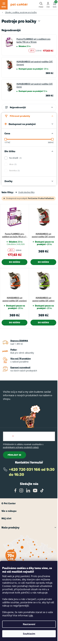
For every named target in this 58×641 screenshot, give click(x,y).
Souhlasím (29, 633)
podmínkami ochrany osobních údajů (21, 447)
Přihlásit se (14, 454)
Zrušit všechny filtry (26, 192)
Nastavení (29, 624)
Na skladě (15, 157)
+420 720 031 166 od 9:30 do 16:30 (32, 472)
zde (31, 615)
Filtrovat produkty (20, 116)
